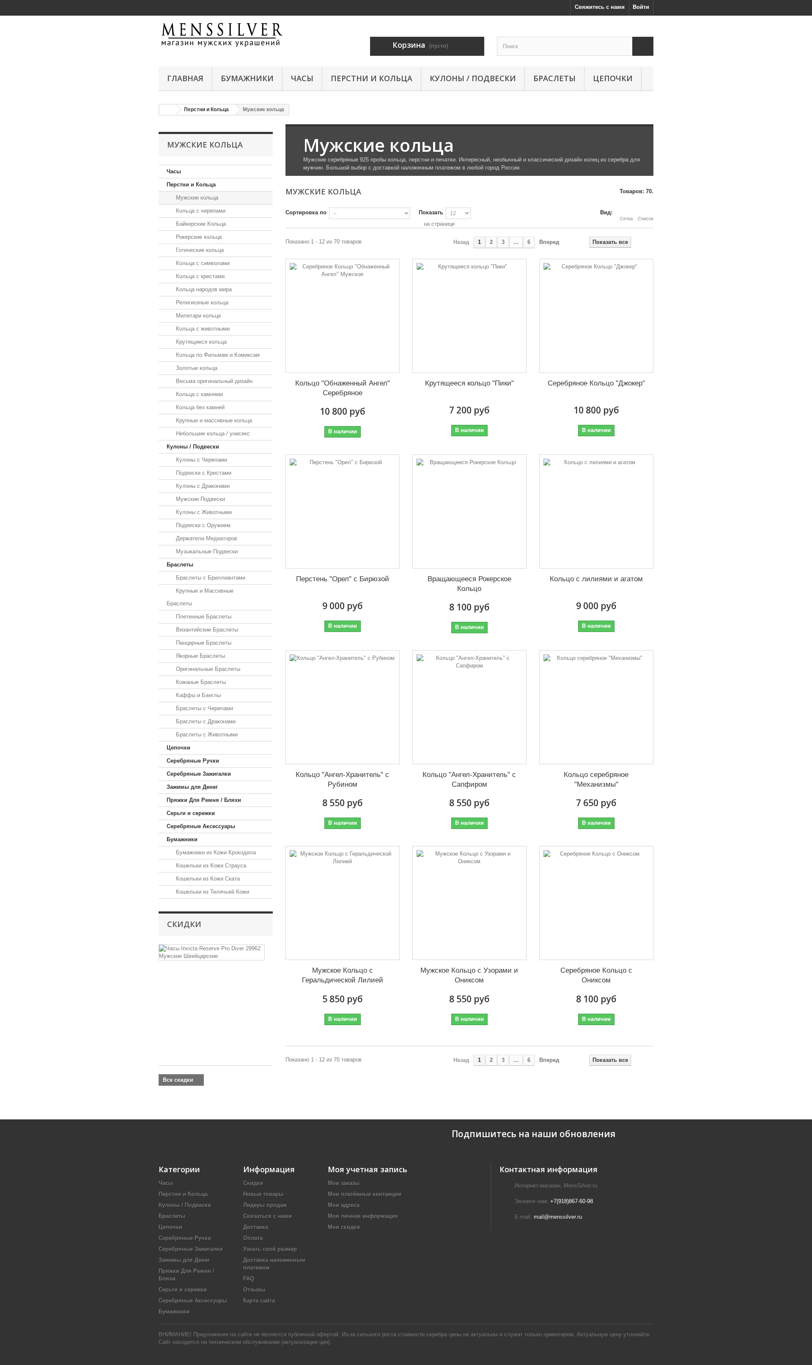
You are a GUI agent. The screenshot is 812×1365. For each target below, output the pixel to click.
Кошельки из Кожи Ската (207, 878)
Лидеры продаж (265, 1205)
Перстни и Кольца (371, 78)
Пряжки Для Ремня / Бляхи (204, 800)
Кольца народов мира (203, 289)
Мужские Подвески (199, 499)
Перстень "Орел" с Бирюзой (342, 579)
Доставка (255, 1227)
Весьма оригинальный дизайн (213, 381)
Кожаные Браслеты (200, 682)
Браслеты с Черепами (203, 708)
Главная (185, 78)
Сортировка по (305, 212)
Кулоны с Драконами (202, 486)
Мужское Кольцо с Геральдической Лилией (342, 975)
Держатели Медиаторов (205, 538)
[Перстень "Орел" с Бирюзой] (342, 511)
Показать (431, 212)
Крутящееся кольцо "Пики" (469, 383)
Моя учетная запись (367, 1169)
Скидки (184, 924)
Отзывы (254, 1289)
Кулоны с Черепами (200, 460)
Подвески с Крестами (202, 473)
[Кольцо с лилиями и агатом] (596, 511)
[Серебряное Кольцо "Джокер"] (596, 316)
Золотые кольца (195, 368)
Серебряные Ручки (193, 761)
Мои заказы (343, 1183)
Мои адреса (343, 1205)
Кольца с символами (202, 263)
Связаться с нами (267, 1216)
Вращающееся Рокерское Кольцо (469, 584)
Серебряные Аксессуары (201, 826)
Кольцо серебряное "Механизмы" (596, 779)
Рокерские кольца (198, 237)
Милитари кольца (197, 315)
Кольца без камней (199, 407)
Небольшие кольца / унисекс (212, 433)
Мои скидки (344, 1227)
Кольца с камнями (198, 394)
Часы (302, 78)
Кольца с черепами (199, 211)
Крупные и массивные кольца (213, 420)
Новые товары (263, 1194)
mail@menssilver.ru (558, 1217)
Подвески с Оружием (202, 525)
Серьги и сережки (191, 813)
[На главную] (167, 109)
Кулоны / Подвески (473, 78)
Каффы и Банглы (197, 695)
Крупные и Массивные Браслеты (200, 597)
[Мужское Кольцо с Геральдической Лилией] (342, 903)
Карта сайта (259, 1300)
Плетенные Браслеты (202, 616)
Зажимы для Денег (192, 787)
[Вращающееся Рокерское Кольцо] (469, 511)
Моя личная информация (363, 1216)
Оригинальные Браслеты (207, 669)
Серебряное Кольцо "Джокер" (596, 383)
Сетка (626, 218)
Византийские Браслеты (206, 629)
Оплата (253, 1238)
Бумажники (247, 78)
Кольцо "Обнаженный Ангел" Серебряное (342, 388)
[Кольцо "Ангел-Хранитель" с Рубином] (342, 707)
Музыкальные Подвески (206, 551)
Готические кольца (199, 250)
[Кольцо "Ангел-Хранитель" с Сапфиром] (469, 707)
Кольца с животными (202, 329)
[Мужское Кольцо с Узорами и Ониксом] (469, 903)
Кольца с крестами (199, 276)
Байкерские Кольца (200, 224)
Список (645, 218)
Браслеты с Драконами (205, 721)
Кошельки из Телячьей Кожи (211, 892)
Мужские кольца (196, 197)
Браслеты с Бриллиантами (209, 577)
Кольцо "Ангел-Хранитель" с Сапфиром (469, 779)
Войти (641, 7)
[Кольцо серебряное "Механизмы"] (596, 707)
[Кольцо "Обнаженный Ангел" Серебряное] (342, 316)
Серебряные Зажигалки (199, 774)
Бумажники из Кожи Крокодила (215, 852)
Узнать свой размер (270, 1249)
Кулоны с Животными (203, 512)
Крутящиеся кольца (200, 342)
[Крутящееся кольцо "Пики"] (469, 316)
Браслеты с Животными (206, 734)
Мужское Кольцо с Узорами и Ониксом (469, 975)
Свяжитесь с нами (600, 7)
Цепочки (613, 78)
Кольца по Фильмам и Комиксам (217, 355)
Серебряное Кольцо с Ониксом (596, 975)
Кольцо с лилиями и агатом (596, 579)
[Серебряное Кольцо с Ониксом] (596, 903)
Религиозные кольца (201, 302)
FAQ (248, 1278)
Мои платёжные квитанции (364, 1194)
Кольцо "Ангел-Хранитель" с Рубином (342, 779)
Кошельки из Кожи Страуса (210, 865)
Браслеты (554, 78)
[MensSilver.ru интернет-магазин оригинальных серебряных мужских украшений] (237, 34)
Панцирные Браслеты (202, 643)
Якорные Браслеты (199, 656)
